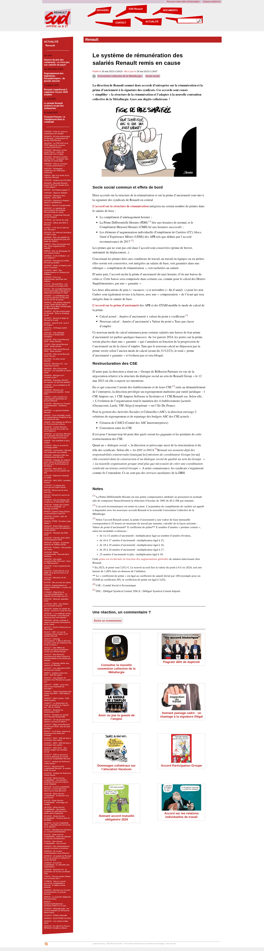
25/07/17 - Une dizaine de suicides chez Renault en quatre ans (57, 680)
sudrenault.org (99, 944)
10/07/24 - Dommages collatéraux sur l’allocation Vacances (54, 170)
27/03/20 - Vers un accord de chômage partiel (56, 446)
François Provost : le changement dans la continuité (54, 119)
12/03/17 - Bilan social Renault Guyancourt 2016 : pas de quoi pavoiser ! (57, 726)
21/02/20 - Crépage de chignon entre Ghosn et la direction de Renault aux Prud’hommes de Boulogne (57, 463)
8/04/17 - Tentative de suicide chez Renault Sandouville (56, 716)
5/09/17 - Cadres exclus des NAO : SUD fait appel (55, 674)
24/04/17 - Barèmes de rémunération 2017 (53, 711)
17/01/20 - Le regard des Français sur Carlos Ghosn (55, 486)
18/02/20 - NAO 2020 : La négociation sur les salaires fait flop (57, 471)
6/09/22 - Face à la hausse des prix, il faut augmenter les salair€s (57, 246)
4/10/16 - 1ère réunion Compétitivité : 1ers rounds (55, 842)
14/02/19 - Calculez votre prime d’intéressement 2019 (57, 539)
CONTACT (120, 22)
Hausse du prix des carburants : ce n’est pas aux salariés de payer (57, 62)
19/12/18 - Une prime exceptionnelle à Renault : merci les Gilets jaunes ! (57, 561)
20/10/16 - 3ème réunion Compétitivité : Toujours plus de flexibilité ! (57, 818)
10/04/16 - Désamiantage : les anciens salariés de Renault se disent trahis (57, 910)
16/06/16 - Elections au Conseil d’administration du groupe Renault (57, 892)
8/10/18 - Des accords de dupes (57, 582)
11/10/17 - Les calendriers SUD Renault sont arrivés (57, 669)
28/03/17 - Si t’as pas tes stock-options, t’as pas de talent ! (57, 721)
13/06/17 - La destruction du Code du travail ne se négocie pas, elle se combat (56, 705)
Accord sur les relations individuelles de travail (181, 815)
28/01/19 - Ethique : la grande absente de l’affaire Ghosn (56, 544)
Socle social (152, 76)
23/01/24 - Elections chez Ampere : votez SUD (54, 197)
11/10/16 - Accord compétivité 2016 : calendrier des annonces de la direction (57, 825)
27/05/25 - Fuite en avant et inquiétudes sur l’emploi (55, 132)
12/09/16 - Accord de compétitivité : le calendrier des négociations (57, 865)
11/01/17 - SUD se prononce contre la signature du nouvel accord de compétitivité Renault (57, 757)
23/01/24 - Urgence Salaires (55, 193)
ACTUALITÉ (152, 21)
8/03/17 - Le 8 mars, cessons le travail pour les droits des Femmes (57, 733)
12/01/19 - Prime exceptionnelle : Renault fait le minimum (56, 554)
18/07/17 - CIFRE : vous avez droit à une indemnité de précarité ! (56, 687)
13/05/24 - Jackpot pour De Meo (57, 180)
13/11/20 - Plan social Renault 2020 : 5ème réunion (56, 340)
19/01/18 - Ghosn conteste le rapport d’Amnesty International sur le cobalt (57, 622)
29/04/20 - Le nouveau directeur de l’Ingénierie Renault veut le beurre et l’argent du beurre (57, 436)
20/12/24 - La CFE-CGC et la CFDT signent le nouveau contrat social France (56, 145)
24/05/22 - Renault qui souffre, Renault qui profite (57, 262)
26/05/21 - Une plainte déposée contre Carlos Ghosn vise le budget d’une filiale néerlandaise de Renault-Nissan (57, 305)
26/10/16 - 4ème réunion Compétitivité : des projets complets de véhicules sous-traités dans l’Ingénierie (55, 810)
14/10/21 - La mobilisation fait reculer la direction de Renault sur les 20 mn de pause (56, 298)
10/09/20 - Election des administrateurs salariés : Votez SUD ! (57, 392)
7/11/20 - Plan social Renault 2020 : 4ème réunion (56, 345)
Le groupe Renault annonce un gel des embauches (54, 106)
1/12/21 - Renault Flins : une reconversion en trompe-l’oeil (56, 285)
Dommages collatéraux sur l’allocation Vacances (116, 767)
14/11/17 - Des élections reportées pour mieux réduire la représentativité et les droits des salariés (57, 657)
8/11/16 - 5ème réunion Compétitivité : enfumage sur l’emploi (56, 802)
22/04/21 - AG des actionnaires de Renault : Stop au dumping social (57, 313)
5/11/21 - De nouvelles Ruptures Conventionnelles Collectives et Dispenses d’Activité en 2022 (57, 291)
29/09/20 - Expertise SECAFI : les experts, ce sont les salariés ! (57, 381)
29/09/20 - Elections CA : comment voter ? (54, 376)
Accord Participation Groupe (181, 765)
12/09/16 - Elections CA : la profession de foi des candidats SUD (57, 872)
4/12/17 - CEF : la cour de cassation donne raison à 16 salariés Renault (56, 634)
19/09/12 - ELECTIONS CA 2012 (57, 918)
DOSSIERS (103, 10)
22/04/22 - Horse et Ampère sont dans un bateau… (57, 266)
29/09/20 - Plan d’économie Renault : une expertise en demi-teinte (57, 371)
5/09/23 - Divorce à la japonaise (57, 205)
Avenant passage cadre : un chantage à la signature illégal (181, 714)
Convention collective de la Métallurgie (120, 76)
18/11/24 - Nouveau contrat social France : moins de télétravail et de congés (55, 152)
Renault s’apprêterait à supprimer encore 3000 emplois (56, 92)
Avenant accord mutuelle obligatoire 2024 (116, 817)
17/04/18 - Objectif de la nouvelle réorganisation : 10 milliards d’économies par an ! (56, 594)
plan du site (171, 944)
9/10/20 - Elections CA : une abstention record (56, 365)
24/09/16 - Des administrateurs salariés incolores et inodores (57, 847)
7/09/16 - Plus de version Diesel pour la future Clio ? (57, 877)
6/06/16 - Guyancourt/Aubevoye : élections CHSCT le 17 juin (55, 904)
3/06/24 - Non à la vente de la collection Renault (56, 176)
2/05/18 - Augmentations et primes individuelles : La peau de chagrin (57, 587)
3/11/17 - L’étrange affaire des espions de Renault (56, 664)
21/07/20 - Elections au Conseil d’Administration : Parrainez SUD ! (57, 406)
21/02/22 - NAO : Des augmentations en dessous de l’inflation (56, 272)
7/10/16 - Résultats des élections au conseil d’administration (57, 831)
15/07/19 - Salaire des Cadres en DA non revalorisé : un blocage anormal (56, 507)
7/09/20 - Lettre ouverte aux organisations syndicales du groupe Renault (55, 399)
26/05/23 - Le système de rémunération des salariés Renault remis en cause (54, 210)
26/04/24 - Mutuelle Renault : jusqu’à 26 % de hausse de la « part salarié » (56, 185)
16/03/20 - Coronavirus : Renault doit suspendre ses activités (57, 451)
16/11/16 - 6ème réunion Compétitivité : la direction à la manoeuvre (56, 796)
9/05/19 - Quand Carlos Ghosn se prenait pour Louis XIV (57, 512)
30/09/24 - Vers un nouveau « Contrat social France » (55, 165)
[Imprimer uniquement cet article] (94, 76)
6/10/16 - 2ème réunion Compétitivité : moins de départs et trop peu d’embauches (57, 836)
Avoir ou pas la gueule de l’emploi (116, 717)
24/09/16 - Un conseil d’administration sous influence (57, 852)
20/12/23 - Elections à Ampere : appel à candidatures (57, 201)
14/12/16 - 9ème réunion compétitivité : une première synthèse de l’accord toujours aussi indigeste (56, 781)
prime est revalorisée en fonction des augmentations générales (133, 559)
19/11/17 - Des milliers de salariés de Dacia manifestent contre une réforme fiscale (56, 650)
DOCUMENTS (170, 10)
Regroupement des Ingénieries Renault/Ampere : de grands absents (54, 77)
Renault (50, 45)
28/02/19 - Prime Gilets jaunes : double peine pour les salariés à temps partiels (57, 528)
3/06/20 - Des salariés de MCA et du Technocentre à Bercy (57, 423)
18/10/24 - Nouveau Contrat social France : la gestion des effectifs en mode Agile (56, 159)
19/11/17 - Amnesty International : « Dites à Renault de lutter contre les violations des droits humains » (57, 642)
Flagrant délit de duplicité (181, 662)
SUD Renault (136, 9)
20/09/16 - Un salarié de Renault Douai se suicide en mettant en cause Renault (57, 858)
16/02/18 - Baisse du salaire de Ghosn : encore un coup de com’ (57, 610)
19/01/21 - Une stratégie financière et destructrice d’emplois (54, 335)
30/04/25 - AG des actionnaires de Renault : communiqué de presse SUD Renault (57, 138)
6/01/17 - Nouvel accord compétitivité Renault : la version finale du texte (57, 768)
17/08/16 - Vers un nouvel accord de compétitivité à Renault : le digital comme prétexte (55, 884)
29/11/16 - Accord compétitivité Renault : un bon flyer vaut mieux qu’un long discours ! (56, 789)
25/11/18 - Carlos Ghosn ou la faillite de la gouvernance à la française (56, 573)
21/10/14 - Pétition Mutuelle (55, 915)
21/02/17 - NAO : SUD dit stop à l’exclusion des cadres (57, 739)
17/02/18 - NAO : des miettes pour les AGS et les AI (56, 605)
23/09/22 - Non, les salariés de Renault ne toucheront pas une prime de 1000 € (57, 239)
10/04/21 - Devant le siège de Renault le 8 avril (56, 319)
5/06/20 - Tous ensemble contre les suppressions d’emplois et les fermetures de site (57, 417)
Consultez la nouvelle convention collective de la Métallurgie (116, 668)
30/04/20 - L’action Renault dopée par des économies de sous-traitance (56, 429)
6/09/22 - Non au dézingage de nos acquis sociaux (57, 252)
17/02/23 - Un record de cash (56, 220)
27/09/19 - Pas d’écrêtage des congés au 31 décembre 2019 (56, 501)
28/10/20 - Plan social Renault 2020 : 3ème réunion (56, 350)
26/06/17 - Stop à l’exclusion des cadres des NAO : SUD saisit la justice (57, 693)
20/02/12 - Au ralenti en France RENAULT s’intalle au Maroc (57, 927)
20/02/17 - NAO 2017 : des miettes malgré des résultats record (55, 750)
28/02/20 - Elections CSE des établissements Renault (56, 456)
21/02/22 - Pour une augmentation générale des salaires (55, 279)
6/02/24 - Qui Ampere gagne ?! (57, 190)
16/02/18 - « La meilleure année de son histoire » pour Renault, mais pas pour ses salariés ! (57, 615)
